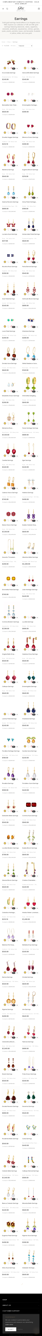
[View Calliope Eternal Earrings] (31, 1160)
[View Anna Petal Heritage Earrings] (31, 191)
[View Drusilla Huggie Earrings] (11, 126)
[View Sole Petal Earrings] (11, 288)
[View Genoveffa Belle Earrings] (31, 62)
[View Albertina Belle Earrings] (31, 546)
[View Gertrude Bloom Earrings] (31, 288)
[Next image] (17, 61)
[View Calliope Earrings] (11, 675)
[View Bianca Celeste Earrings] (11, 1192)
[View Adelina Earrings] (31, 481)
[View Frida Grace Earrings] (31, 1063)
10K (14, 68)
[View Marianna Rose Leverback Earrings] (11, 417)
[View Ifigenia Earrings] (11, 998)
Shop (9, 42)
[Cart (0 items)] (39, 9)
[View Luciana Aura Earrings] (11, 223)
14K (17, 68)
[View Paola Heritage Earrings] (31, 417)
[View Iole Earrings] (31, 998)
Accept (11, 1329)
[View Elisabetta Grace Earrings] (11, 385)
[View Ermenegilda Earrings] (31, 675)
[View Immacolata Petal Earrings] (31, 223)
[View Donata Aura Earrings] (11, 352)
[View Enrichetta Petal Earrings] (11, 578)
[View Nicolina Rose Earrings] (11, 255)
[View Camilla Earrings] (11, 449)
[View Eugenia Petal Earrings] (11, 1224)
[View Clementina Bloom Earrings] (11, 1031)
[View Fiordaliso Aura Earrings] (31, 772)
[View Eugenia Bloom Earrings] (31, 158)
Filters (6, 45)
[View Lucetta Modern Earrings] (11, 837)
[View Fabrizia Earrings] (31, 1031)
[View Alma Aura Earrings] (11, 1257)
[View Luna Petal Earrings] (11, 320)
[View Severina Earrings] (31, 1095)
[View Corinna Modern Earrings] (11, 611)
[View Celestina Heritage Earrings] (11, 901)
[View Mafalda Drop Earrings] (31, 934)
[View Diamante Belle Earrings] (11, 804)
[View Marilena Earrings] (11, 158)
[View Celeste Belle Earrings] (11, 1160)
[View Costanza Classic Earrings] (11, 1289)
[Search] (7, 9)
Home (3, 42)
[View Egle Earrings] (31, 449)
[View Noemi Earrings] (11, 1063)
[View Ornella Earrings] (31, 966)
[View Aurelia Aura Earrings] (31, 740)
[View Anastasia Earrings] (31, 708)
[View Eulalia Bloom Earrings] (31, 837)
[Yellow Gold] (4, 68)
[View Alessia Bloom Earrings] (11, 869)
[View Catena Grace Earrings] (11, 481)
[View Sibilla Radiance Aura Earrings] (31, 352)
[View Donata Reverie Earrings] (11, 1095)
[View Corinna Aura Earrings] (31, 804)
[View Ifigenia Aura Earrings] (31, 1224)
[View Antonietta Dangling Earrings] (31, 385)
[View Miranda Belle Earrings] (31, 1192)
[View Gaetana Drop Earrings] (31, 643)
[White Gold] (8, 68)
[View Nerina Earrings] (11, 966)
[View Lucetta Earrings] (31, 611)
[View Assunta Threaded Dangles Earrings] (11, 546)
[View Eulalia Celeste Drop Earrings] (31, 514)
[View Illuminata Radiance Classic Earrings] (31, 1289)
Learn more (9, 1324)
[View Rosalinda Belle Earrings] (11, 1127)
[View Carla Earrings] (31, 1127)
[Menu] (3, 9)
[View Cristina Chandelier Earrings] (31, 869)
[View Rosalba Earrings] (11, 772)
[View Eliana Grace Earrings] (11, 514)
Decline (20, 1329)
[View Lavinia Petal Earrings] (11, 708)
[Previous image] (4, 61)
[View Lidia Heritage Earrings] (31, 578)
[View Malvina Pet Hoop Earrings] (11, 934)
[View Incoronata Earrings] (11, 62)
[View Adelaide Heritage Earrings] (31, 1257)
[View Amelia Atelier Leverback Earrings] (31, 901)
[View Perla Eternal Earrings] (31, 255)
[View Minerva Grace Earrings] (31, 126)
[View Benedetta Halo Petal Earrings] (11, 94)
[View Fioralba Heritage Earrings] (11, 740)
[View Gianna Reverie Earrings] (11, 191)
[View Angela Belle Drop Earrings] (11, 643)
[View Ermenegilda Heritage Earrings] (31, 94)
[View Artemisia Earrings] (31, 320)
